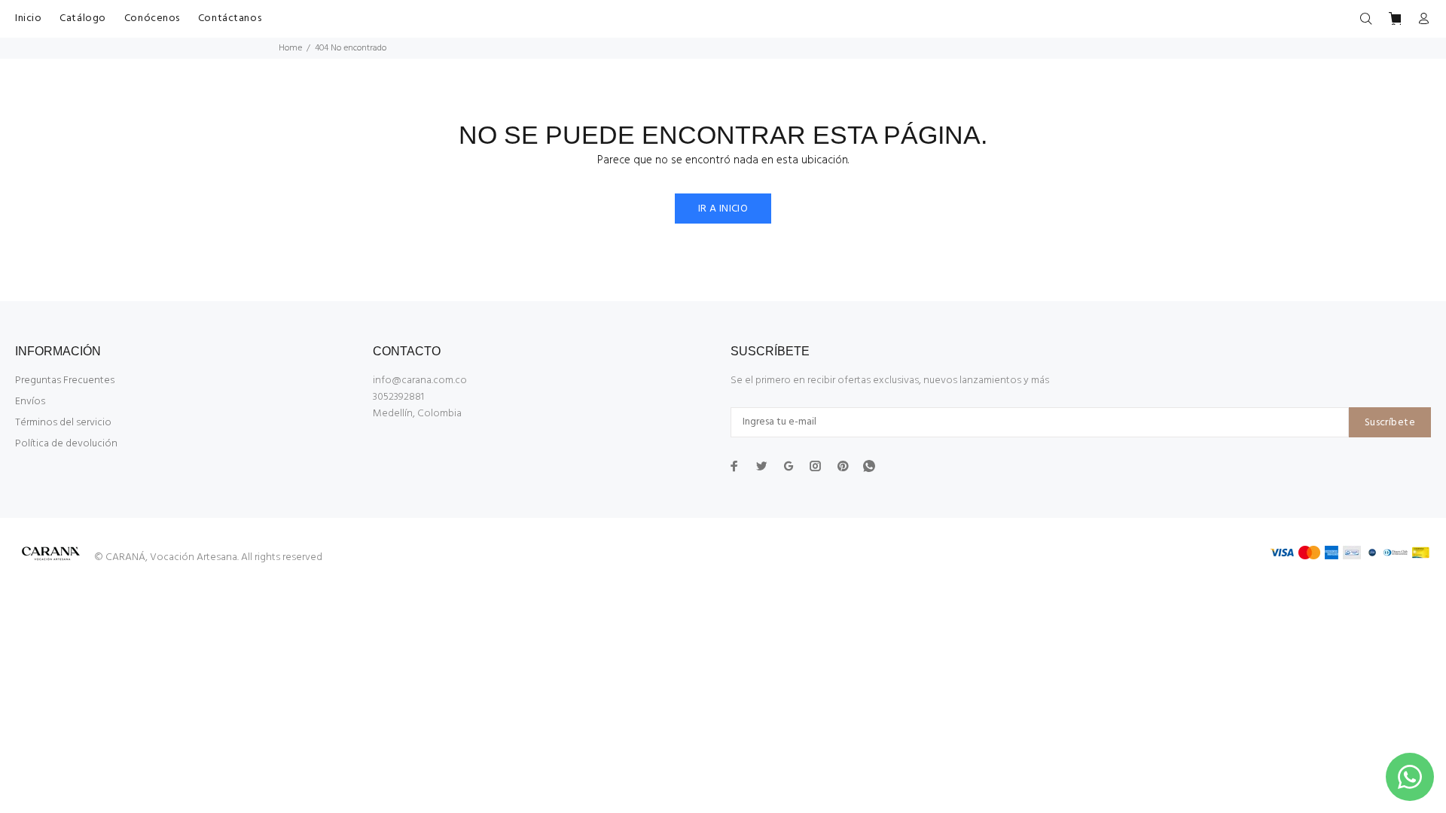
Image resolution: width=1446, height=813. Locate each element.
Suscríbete (1390, 422)
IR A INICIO (723, 209)
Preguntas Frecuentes (64, 380)
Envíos (30, 401)
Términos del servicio (63, 422)
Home (290, 48)
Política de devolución (66, 443)
